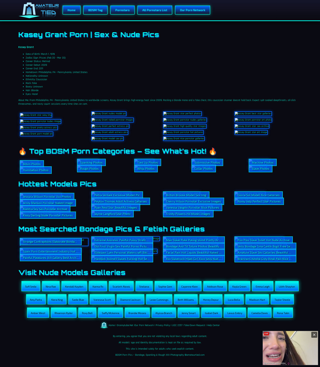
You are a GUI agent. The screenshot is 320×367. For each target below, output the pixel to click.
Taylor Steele (282, 299)
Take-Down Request (194, 325)
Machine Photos (263, 162)
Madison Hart (257, 299)
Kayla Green (239, 286)
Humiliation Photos (36, 170)
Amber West (38, 313)
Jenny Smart (188, 313)
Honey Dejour (211, 299)
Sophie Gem (165, 286)
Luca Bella (234, 299)
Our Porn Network (192, 10)
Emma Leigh (263, 286)
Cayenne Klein (189, 286)
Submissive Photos (207, 162)
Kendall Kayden (74, 286)
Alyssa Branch (163, 313)
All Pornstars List (154, 10)
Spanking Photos (91, 162)
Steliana (144, 286)
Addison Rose (215, 286)
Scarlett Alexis (121, 286)
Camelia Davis (259, 313)
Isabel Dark (211, 313)
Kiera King (57, 299)
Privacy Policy (163, 325)
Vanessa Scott (102, 299)
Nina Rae (51, 286)
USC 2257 (177, 325)
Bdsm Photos (32, 164)
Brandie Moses (137, 313)
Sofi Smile (30, 286)
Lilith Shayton (287, 286)
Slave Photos (260, 168)
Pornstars (122, 10)
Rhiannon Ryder (64, 313)
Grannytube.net (125, 325)
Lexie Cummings (159, 299)
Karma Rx (98, 286)
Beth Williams (186, 299)
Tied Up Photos (147, 162)
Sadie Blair (78, 299)
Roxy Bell (87, 313)
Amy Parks (36, 299)
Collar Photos (204, 168)
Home (72, 10)
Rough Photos (89, 168)
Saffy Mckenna (110, 313)
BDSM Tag (95, 10)
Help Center (213, 325)
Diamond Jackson (130, 299)
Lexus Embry (234, 313)
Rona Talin (283, 313)
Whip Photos (146, 168)
